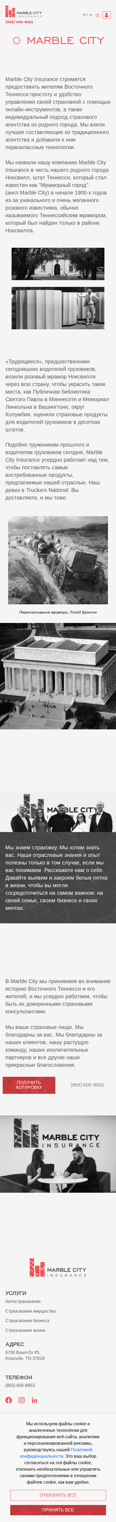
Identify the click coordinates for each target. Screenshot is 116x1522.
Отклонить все (58, 1495)
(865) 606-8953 (19, 22)
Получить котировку (29, 1085)
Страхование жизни (25, 1330)
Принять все (58, 1510)
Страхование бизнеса (27, 1320)
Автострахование (23, 1301)
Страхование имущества (30, 1311)
